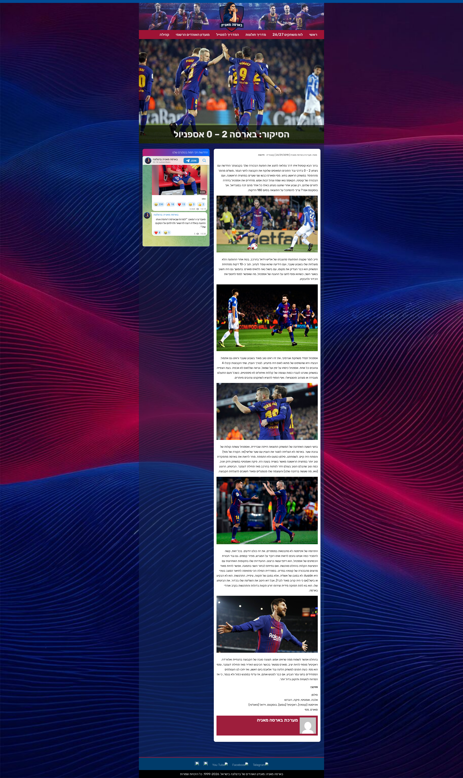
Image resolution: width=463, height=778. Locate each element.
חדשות (261, 155)
